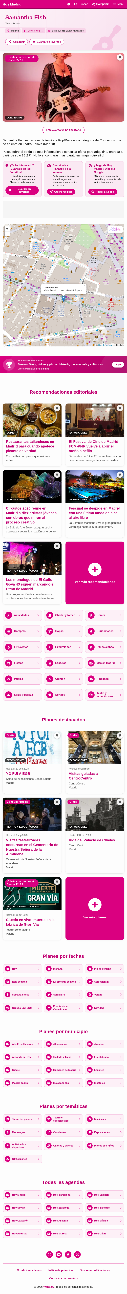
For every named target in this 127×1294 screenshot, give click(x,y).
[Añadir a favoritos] (120, 57)
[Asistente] (69, 4)
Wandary (48, 1286)
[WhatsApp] (49, 1254)
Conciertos (14, 117)
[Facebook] (68, 1254)
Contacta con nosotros (63, 1278)
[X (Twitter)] (77, 1254)
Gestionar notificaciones (95, 1270)
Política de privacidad (60, 1270)
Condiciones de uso (29, 1270)
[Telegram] (59, 1254)
